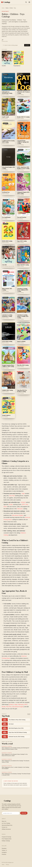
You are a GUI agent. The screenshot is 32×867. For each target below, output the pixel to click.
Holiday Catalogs (6, 840)
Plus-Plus (12, 495)
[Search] (26, 2)
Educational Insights (17, 515)
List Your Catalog (6, 823)
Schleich (23, 502)
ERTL (26, 704)
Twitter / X (4, 850)
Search (27, 45)
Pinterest (4, 854)
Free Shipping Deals (6, 838)
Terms (3, 864)
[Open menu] (29, 2)
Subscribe (23, 813)
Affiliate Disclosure (6, 829)
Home (3, 8)
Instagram (4, 852)
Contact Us (4, 827)
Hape (23, 493)
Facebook (4, 848)
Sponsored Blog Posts (7, 825)
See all (28, 713)
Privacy (7, 864)
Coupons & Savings (6, 836)
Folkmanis (20, 508)
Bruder (11, 504)
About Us (4, 821)
